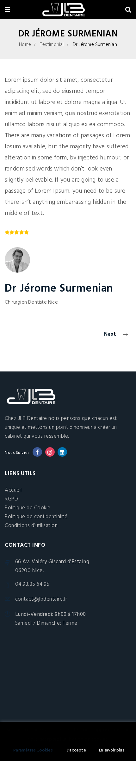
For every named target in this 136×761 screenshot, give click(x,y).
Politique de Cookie (28, 508)
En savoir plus (111, 750)
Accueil (13, 490)
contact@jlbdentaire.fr (41, 599)
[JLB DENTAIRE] (67, 10)
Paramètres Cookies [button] (33, 750)
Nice (53, 302)
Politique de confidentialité (36, 517)
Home (25, 44)
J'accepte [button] (76, 750)
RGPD (11, 499)
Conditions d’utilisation (31, 525)
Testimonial (52, 44)
